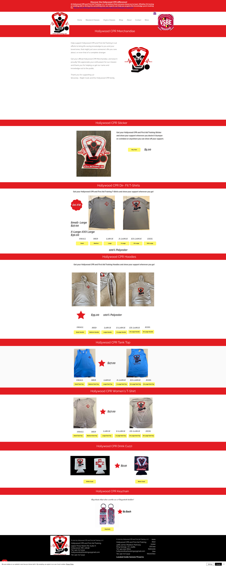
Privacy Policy (70, 564)
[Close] (224, 564)
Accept (218, 564)
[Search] (154, 12)
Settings (210, 564)
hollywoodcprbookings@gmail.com (85, 552)
